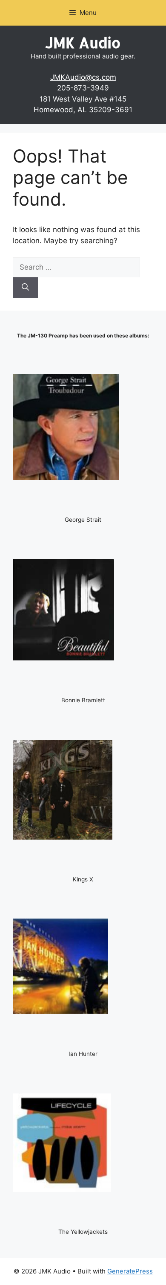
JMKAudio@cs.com (83, 77)
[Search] (25, 287)
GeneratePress (130, 1271)
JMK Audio (83, 42)
